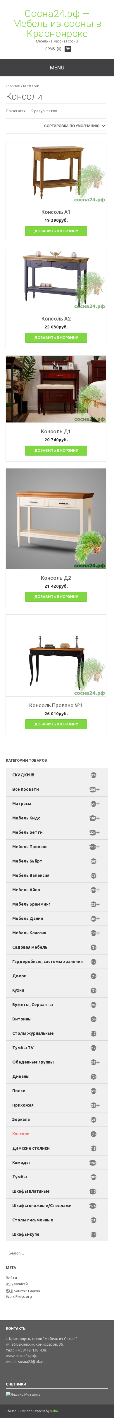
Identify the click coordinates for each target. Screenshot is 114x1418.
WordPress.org (19, 1296)
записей (17, 1284)
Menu (57, 67)
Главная (13, 86)
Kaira (54, 1411)
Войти (11, 1278)
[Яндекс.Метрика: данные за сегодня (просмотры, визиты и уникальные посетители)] (23, 1394)
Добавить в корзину (56, 231)
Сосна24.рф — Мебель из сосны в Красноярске (57, 23)
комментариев (23, 1290)
